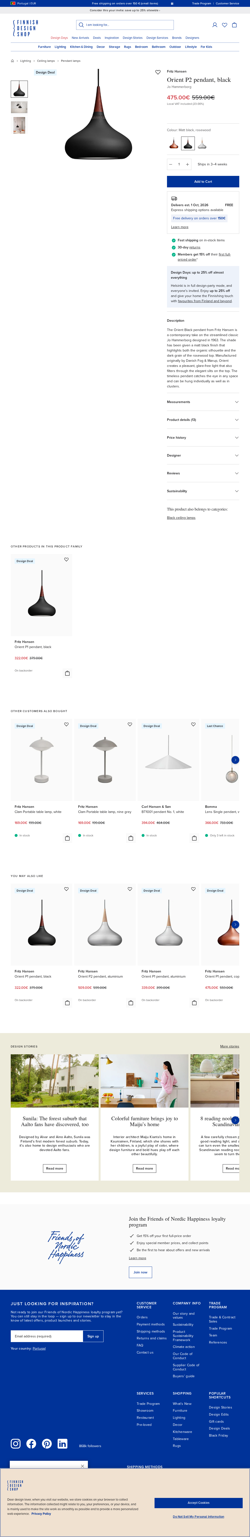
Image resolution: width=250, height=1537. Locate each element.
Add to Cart (203, 182)
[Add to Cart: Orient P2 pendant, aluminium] (131, 1003)
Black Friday (218, 1435)
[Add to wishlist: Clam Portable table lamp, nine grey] (130, 724)
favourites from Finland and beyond (205, 301)
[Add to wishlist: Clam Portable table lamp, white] (66, 724)
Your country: (21, 1349)
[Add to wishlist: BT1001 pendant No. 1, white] (193, 724)
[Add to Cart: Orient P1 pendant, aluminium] (194, 1003)
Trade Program (220, 1328)
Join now (140, 1272)
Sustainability (183, 1325)
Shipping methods (151, 1331)
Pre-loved (144, 1425)
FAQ (140, 1345)
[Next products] (235, 760)
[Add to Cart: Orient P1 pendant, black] (67, 673)
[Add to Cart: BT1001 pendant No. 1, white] (194, 838)
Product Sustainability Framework (183, 1336)
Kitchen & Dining (81, 47)
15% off (115, 3)
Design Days (59, 38)
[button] (215, 25)
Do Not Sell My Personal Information (198, 1517)
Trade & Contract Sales (222, 1319)
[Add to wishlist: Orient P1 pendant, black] (66, 559)
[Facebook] (31, 1444)
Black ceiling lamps (181, 518)
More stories (229, 1046)
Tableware (181, 1439)
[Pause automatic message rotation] (172, 3)
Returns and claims (152, 1338)
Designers (192, 38)
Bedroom (141, 47)
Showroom (145, 1411)
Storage (114, 47)
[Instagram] (16, 1444)
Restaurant (145, 1418)
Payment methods (151, 1324)
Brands (177, 38)
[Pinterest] (47, 1444)
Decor (101, 47)
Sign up (93, 1336)
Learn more (137, 1258)
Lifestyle (191, 47)
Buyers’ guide (184, 1376)
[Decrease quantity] (170, 164)
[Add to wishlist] (158, 72)
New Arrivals (80, 38)
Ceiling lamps (46, 61)
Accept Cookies (198, 1503)
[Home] (12, 61)
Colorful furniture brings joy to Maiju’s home (144, 1121)
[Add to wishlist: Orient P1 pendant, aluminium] (193, 889)
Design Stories (133, 38)
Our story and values (184, 1316)
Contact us (145, 1352)
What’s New (182, 1404)
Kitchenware (182, 1432)
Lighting (60, 47)
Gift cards (216, 1422)
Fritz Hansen (177, 71)
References (218, 1342)
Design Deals (219, 1428)
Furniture (44, 47)
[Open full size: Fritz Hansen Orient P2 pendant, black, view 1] (99, 118)
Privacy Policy (41, 1514)
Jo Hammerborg (179, 87)
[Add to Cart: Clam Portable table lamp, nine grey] (131, 838)
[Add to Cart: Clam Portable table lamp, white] (67, 838)
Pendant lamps (71, 61)
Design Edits (219, 1414)
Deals (97, 38)
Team (213, 1335)
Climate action (184, 1347)
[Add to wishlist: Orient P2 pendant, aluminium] (130, 889)
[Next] (235, 1120)
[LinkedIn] (62, 1444)
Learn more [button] (179, 227)
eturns (195, 247)
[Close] (82, 1466)
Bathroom (159, 47)
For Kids (206, 47)
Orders (142, 1317)
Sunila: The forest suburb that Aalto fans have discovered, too (55, 1121)
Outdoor (175, 47)
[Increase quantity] (187, 164)
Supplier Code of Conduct (186, 1367)
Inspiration (112, 38)
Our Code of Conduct (182, 1356)
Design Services (157, 38)
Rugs (127, 47)
